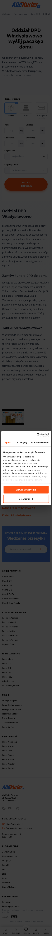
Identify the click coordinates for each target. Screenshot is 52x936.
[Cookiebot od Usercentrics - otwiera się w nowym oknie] (37, 435)
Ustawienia (24, 499)
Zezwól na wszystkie (26, 490)
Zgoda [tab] (8, 442)
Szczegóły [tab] (22, 442)
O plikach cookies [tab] (40, 442)
